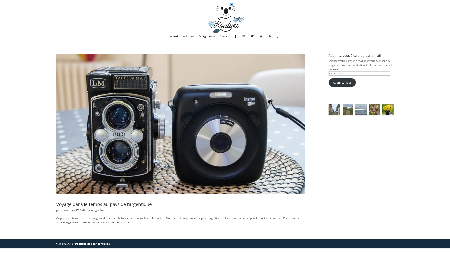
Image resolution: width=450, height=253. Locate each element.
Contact (225, 36)
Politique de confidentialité (92, 243)
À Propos (188, 36)
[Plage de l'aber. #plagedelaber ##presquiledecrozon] (361, 109)
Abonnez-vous (342, 83)
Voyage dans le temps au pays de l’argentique (104, 204)
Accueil (174, 36)
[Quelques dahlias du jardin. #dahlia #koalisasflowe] (388, 109)
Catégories (205, 36)
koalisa (65, 210)
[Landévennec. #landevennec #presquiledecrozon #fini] (334, 109)
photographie (96, 210)
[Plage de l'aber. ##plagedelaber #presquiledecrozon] (347, 109)
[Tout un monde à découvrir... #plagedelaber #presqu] (374, 109)
